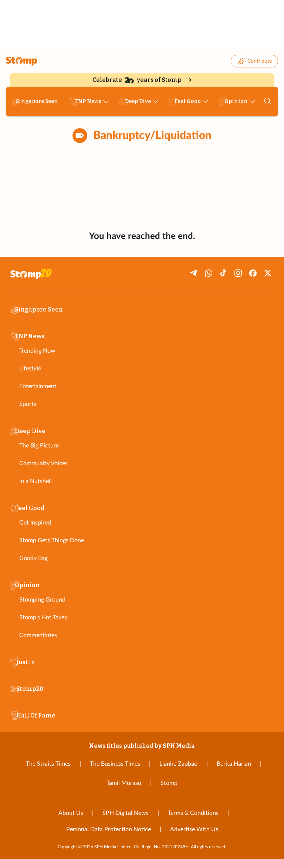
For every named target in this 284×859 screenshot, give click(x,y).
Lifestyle (30, 369)
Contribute (259, 61)
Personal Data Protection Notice (108, 829)
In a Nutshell (35, 481)
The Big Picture (39, 446)
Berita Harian (234, 764)
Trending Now (37, 351)
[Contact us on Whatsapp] (208, 273)
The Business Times (115, 764)
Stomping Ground (42, 600)
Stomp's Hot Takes (43, 617)
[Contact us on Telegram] (193, 273)
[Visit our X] (267, 273)
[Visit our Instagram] (238, 273)
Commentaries (38, 635)
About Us (70, 813)
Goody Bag (33, 558)
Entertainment (38, 386)
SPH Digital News (125, 813)
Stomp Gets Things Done (51, 540)
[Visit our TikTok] (223, 273)
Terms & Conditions (193, 813)
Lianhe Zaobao (178, 764)
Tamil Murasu (123, 783)
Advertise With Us (194, 829)
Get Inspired (35, 523)
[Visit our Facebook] (253, 273)
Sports (27, 404)
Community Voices (43, 463)
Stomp (169, 783)
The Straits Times (48, 764)
